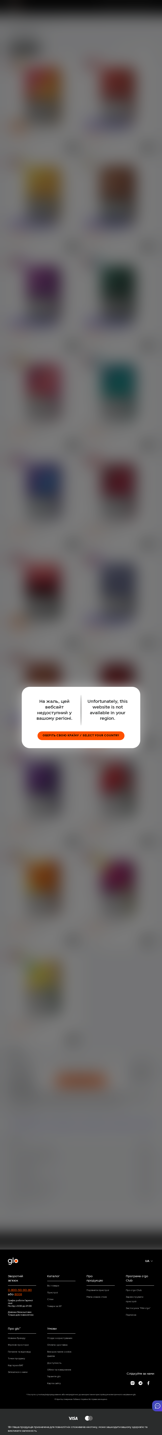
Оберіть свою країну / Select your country (81, 735)
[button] (157, 1405)
